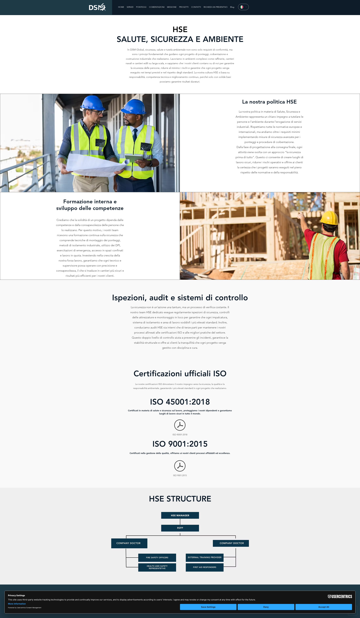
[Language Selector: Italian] (243, 7)
